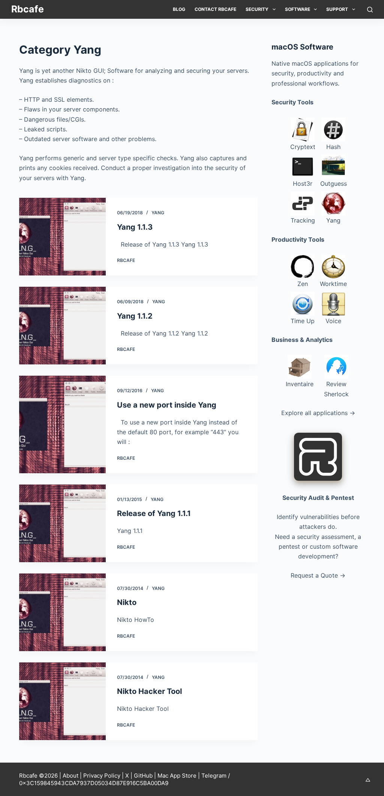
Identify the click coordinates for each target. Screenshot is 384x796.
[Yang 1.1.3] (62, 236)
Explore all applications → (318, 413)
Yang (158, 212)
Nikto (126, 602)
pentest (289, 546)
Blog (179, 9)
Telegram (213, 775)
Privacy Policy (101, 775)
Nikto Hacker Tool (149, 691)
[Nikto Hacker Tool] (62, 701)
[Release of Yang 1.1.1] (62, 523)
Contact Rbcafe (215, 9)
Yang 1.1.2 (135, 316)
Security (257, 9)
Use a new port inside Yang (166, 404)
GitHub (143, 775)
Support (337, 9)
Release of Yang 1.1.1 (154, 513)
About (70, 775)
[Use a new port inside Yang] (62, 424)
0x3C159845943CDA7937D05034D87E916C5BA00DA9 (93, 783)
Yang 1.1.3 (135, 227)
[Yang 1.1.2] (62, 325)
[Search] (370, 9)
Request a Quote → (318, 575)
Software (297, 9)
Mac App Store (177, 775)
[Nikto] (62, 612)
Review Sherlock (336, 388)
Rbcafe (27, 9)
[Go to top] (368, 780)
